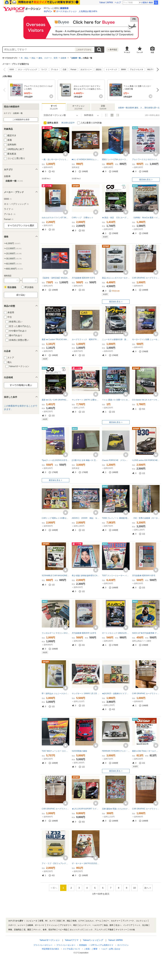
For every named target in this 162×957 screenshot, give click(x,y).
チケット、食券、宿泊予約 (44, 929)
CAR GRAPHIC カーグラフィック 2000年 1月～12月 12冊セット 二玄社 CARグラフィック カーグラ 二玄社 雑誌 (146, 809)
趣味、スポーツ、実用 (47, 58)
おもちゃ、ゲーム (93, 921)
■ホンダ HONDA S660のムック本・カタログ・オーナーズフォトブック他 (85, 159)
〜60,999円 (13, 263)
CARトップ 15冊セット (82, 217)
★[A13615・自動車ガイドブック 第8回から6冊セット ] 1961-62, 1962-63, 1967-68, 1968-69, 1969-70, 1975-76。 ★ (116, 693)
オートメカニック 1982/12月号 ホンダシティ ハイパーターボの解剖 (116, 633)
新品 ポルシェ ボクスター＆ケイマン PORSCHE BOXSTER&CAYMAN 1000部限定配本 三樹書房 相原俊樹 (116, 278)
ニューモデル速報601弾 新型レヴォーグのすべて (116, 339)
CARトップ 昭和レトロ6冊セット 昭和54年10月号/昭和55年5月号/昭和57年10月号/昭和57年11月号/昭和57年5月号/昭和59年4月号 (55, 518)
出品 (152, 52)
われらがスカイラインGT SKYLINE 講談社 (55, 217)
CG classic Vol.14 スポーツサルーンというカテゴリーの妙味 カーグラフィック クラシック (146, 400)
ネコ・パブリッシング (27, 69)
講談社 (99, 69)
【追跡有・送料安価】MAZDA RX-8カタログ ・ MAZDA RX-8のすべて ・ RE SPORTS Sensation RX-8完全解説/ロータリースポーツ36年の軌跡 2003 (55, 278)
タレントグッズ (76, 929)
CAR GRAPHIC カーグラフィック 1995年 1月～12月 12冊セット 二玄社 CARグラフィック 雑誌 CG (146, 278)
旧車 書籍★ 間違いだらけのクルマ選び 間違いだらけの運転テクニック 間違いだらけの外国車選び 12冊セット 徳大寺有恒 (116, 809)
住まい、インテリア (124, 925)
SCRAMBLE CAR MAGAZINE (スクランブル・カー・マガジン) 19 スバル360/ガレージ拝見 (55, 575)
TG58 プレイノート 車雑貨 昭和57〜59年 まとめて (116, 518)
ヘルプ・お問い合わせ (110, 949)
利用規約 (83, 945)
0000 (11, 69)
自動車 (63, 58)
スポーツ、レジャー (16, 925)
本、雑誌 (24, 58)
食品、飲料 (108, 925)
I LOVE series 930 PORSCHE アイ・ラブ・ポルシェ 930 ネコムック (146, 460)
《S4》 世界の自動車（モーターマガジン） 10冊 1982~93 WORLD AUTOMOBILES (146, 518)
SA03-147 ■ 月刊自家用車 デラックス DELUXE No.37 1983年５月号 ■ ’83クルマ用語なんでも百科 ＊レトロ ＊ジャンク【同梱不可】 (146, 633)
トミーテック (111, 69)
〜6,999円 (12, 243)
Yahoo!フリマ (71, 940)
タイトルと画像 (106, 115)
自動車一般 (76, 58)
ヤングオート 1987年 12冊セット (85, 400)
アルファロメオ (136, 69)
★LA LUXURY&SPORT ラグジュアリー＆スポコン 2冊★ (85, 809)
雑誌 (33, 58)
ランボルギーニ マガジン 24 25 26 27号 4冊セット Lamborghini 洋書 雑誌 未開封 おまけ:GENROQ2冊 (55, 633)
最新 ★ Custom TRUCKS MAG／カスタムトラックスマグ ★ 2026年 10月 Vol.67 (55, 339)
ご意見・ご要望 (90, 949)
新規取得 (64, 8)
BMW (123, 69)
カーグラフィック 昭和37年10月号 (85, 339)
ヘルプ (118, 2)
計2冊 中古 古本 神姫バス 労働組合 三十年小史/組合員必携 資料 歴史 (85, 460)
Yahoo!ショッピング (93, 940)
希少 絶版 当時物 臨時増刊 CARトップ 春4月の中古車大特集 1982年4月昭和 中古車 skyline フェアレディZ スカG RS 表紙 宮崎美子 (85, 575)
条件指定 (112, 49)
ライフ (44, 69)
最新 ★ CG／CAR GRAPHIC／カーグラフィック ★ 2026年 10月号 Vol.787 (55, 400)
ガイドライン (123, 945)
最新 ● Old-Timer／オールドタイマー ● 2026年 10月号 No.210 (146, 751)
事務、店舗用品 (15, 929)
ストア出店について (71, 949)
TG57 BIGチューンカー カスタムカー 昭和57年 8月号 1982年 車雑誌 (55, 751)
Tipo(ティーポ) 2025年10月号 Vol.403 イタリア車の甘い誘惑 (55, 460)
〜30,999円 (13, 258)
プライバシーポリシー (42, 945)
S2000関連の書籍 (79, 751)
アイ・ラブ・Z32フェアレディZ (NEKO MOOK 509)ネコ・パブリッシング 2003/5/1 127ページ (55, 863)
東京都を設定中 (68, 123)
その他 (132, 929)
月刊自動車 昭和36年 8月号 (143, 575)
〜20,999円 (13, 253)
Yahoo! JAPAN (106, 2)
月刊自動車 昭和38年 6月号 (83, 278)
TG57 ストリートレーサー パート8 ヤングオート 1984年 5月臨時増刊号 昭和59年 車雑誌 (116, 575)
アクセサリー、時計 (68, 925)
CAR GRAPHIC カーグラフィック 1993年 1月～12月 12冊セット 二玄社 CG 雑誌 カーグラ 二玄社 (55, 809)
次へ (157, 69)
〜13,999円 (13, 248)
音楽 (59, 921)
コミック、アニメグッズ (95, 929)
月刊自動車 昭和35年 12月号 (84, 633)
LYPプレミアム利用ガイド (102, 945)
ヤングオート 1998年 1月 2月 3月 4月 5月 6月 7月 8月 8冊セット (85, 693)
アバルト (55, 69)
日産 (64, 69)
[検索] (156, 2)
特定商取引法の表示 (50, 949)
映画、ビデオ (78, 921)
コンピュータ (31, 921)
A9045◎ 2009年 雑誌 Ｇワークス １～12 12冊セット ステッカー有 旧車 (85, 518)
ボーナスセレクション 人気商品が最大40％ (76, 11)
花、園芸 (27, 929)
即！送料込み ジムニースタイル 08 (55, 693)
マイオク (127, 52)
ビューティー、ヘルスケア (90, 925)
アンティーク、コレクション (134, 921)
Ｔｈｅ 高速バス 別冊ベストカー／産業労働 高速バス (116, 400)
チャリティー (121, 929)
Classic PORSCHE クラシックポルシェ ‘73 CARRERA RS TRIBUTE (116, 460)
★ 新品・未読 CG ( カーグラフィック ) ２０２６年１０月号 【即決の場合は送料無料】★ (116, 217)
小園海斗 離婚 (147, 2)
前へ (5, 69)
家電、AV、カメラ (47, 921)
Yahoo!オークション (50, 940)
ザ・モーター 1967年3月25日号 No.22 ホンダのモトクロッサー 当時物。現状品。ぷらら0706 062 (85, 863)
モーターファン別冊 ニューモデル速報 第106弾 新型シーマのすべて (146, 339)
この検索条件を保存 (20, 119)
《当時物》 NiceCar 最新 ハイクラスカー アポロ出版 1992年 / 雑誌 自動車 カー (146, 217)
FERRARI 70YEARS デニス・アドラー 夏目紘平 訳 (116, 751)
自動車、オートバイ (35, 925)
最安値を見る (145, 179)
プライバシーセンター (65, 945)
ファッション (52, 925)
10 (134, 888)
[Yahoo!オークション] (22, 7)
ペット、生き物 (141, 925)
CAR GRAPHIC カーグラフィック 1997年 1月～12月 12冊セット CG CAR (146, 693)
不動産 (111, 929)
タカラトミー (86, 69)
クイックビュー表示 (117, 115)
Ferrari (73, 69)
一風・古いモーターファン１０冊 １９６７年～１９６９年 (55, 159)
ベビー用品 (63, 929)
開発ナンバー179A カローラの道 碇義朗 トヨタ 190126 (116, 159)
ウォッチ (140, 52)
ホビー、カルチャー (111, 921)
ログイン (48, 11)
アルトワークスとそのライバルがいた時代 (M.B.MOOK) (146, 159)
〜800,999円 (13, 268)
